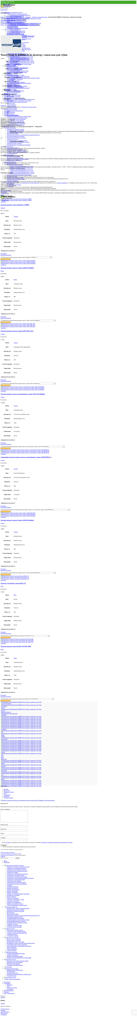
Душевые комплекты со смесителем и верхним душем (24, 78)
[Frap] (21, 764)
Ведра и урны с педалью (13, 940)
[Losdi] (21, 750)
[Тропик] (21, 702)
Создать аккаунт (5, 1009)
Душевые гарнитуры (12, 886)
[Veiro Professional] (21, 723)
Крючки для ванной (12, 892)
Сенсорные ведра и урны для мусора (17, 102)
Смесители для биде (12, 73)
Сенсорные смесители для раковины (17, 884)
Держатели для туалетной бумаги (16, 879)
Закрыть (3, 856)
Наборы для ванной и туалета (15, 903)
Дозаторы (28, 17)
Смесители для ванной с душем (15, 899)
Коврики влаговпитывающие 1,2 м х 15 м (21, 169)
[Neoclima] (21, 743)
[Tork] (21, 726)
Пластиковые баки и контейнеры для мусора (19, 100)
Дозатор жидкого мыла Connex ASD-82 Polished (17, 268)
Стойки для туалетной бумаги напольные (18, 893)
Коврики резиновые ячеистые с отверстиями (19, 174)
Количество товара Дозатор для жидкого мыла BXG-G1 (18, 635)
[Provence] (21, 737)
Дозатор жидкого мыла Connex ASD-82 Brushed (17, 520)
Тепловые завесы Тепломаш (17, 123)
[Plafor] (21, 740)
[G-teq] (21, 762)
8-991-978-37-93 (25, 183)
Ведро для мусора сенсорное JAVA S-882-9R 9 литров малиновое (18, 24)
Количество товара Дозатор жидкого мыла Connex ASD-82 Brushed (21, 572)
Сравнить (6, 992)
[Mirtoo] (21, 745)
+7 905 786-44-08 (10, 1)
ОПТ (5, 793)
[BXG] (21, 776)
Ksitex (2, 271)
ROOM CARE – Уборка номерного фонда (18, 908)
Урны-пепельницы (12, 108)
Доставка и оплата (9, 792)
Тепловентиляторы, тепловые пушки (17, 117)
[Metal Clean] (21, 747)
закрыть (3, 997)
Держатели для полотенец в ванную (17, 869)
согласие (8, 842)
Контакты (6, 796)
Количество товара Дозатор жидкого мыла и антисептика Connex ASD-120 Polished (25, 446)
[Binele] (21, 780)
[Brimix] (21, 777)
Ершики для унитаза (12, 888)
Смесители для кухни (13, 901)
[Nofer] (21, 742)
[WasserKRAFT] (21, 717)
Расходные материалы (10, 127)
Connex (3, 334)
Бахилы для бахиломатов (14, 92)
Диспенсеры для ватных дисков (15, 875)
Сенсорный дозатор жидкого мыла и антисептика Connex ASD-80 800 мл (26, 457)
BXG (2, 586)
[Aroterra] (21, 783)
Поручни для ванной (12, 898)
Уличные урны (11, 103)
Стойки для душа (15, 80)
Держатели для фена (12, 872)
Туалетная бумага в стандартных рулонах (18, 919)
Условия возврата (8, 797)
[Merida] (21, 749)
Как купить (7, 790)
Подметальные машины (13, 70)
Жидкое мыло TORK (12, 133)
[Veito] (21, 722)
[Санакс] (21, 709)
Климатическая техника (10, 109)
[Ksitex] (21, 753)
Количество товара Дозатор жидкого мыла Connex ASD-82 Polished (21, 320)
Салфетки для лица (12, 139)
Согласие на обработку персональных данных (11, 853)
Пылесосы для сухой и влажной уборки (17, 159)
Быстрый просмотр (6, 255)
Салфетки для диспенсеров (14, 925)
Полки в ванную (11, 65)
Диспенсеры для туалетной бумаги (16, 882)
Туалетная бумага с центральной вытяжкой (18, 145)
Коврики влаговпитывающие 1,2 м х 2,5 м (21, 170)
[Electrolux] (21, 769)
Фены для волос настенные (11, 182)
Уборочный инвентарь (10, 162)
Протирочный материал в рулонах (16, 137)
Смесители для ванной (16, 79)
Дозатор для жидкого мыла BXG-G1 (13, 583)
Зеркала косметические (13, 889)
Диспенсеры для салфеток (14, 881)
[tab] (51, 111)
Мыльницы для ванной (13, 895)
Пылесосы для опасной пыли (15, 157)
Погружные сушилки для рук (15, 149)
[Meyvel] (21, 746)
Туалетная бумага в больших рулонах (17, 140)
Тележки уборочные (12, 180)
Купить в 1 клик (5, 259)
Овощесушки (10, 113)
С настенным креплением (14, 184)
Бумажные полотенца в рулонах (15, 129)
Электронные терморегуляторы (15, 87)
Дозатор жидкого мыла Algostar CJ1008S (15, 205)
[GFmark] (21, 760)
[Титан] (21, 705)
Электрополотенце (12, 153)
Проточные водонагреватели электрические (19, 116)
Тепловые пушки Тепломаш (17, 119)
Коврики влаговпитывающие (15, 956)
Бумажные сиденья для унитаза (15, 911)
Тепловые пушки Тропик (17, 120)
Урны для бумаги (11, 105)
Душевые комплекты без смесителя (19, 76)
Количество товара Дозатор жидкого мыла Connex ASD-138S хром (21, 383)
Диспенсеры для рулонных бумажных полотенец (20, 878)
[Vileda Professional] (21, 719)
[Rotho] (21, 733)
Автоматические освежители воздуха (17, 14)
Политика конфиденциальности (8, 852)
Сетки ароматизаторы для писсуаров (17, 905)
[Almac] (21, 784)
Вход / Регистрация (9, 993)
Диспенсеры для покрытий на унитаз (17, 876)
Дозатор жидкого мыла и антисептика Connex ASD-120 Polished (23, 394)
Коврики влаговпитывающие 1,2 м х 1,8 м (21, 166)
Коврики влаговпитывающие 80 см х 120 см (22, 172)
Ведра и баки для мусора (10, 93)
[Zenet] (21, 716)
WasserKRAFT (18, 64)
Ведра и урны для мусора (14, 939)
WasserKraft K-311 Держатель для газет (11, 20)
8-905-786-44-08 (35, 183)
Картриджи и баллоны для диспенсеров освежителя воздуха (23, 135)
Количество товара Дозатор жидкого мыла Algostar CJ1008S (19, 257)
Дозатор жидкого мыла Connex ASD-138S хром (17, 331)
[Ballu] (21, 782)
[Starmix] (21, 730)
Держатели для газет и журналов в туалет (18, 866)
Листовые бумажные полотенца (15, 136)
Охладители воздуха (12, 81)
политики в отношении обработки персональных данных (56, 842)
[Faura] (21, 767)
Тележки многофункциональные (16, 953)
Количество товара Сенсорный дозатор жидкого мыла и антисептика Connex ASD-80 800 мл (28, 509)
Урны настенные (11, 950)
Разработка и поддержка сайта (7, 855)
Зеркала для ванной (12, 891)
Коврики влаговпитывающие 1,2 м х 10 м (21, 167)
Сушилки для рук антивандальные (16, 150)
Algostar (3, 208)
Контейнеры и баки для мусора (15, 98)
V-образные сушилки (12, 147)
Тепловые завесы (11, 84)
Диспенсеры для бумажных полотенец (17, 874)
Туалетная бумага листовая (14, 143)
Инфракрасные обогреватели (15, 110)
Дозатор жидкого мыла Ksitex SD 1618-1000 (16, 646)
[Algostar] (21, 786)
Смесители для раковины (14, 902)
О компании (7, 795)
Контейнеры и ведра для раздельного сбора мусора (21, 943)
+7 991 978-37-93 (5, 2)
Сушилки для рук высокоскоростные (17, 152)
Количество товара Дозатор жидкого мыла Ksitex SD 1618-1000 (20, 699)
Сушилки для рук (8, 146)
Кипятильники (11, 112)
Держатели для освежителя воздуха (16, 868)
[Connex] (21, 773)
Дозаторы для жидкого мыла (39, 17)
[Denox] (21, 772)
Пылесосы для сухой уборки (14, 160)
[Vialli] (21, 720)
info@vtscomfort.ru (62, 183)
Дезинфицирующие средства (15, 917)
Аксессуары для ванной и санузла (13, 12)
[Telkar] (21, 727)
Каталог (3, 17)
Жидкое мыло (10, 912)
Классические (11, 183)
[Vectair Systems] (21, 725)
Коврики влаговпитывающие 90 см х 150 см (22, 173)
